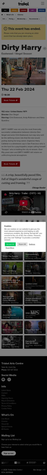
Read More (10, 248)
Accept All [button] (10, 244)
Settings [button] (32, 244)
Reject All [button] (22, 244)
